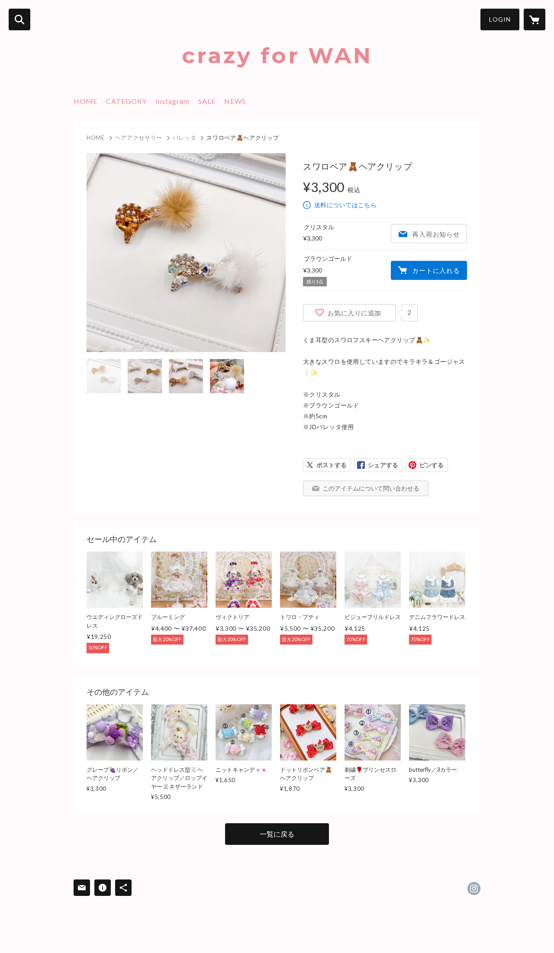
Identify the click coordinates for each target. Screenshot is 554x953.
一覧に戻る (277, 834)
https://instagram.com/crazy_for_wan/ (473, 888)
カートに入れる (436, 270)
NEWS (235, 101)
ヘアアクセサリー (138, 137)
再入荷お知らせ (436, 234)
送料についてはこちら (345, 205)
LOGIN (500, 19)
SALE (207, 101)
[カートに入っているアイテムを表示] (534, 19)
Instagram (172, 101)
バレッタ (184, 137)
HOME (85, 101)
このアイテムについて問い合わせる (370, 488)
